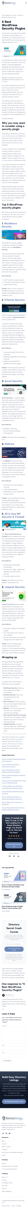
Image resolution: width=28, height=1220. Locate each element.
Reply (3, 1009)
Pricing (4, 1163)
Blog (3, 1141)
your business (15, 677)
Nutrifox (4, 1188)
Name (3, 1045)
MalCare (9, 443)
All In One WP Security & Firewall (13, 515)
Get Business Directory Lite (14, 845)
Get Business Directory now (14, 1101)
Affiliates (4, 1149)
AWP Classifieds (6, 1191)
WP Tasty (5, 1185)
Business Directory (16, 744)
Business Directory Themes (10, 1166)
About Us (4, 1177)
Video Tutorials (6, 1146)
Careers (4, 1180)
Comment (4, 1025)
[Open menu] (26, 3)
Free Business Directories (9, 1169)
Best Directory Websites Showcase (12, 1152)
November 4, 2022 (10, 995)
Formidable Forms (7, 1183)
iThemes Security (14, 299)
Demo (3, 1155)
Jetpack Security (15, 586)
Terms (13, 1206)
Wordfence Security (9, 225)
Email (3, 1052)
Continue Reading (6, 889)
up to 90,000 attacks (9, 136)
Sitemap (18, 1206)
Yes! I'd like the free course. (14, 949)
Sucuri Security (13, 381)
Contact (4, 1144)
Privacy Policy (6, 1206)
